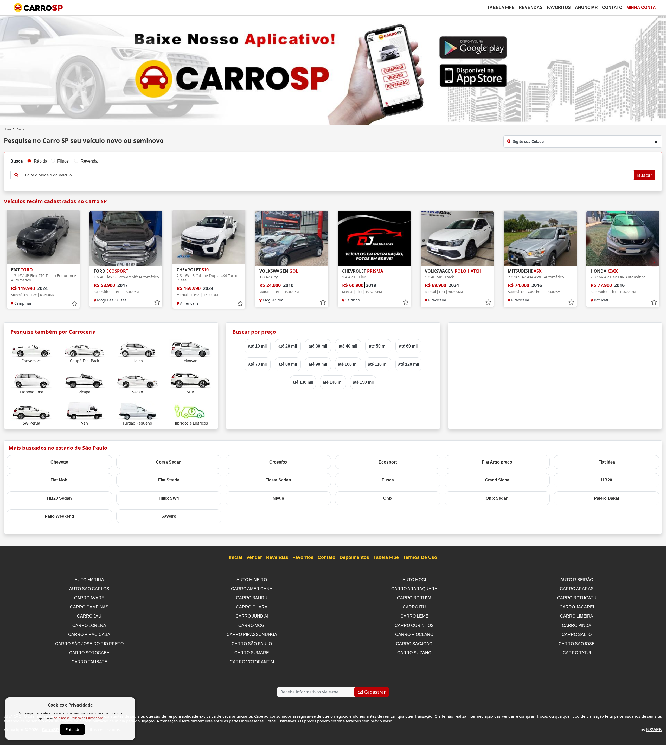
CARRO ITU (414, 607)
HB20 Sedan (59, 498)
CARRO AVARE (89, 598)
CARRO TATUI (577, 653)
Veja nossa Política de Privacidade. (79, 718)
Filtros (63, 161)
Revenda (89, 161)
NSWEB (654, 730)
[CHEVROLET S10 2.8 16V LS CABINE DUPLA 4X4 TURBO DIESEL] (208, 237)
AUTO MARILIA (89, 579)
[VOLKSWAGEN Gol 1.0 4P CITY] (291, 238)
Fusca (388, 480)
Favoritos (559, 7)
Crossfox (278, 462)
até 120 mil (408, 364)
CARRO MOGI (251, 625)
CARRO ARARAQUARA (414, 589)
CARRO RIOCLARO (414, 634)
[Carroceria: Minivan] (190, 348)
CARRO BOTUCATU (577, 598)
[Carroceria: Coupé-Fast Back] (84, 348)
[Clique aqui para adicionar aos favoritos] (74, 303)
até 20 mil (287, 346)
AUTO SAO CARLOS (89, 589)
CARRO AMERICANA (251, 589)
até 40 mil (348, 346)
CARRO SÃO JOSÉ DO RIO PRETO (89, 643)
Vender (254, 557)
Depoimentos (354, 557)
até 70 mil (257, 364)
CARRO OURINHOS (414, 625)
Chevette (59, 462)
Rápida (40, 161)
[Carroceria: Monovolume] (31, 379)
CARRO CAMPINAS (89, 607)
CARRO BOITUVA (414, 598)
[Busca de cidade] (656, 142)
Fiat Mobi (59, 480)
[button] (654, 262)
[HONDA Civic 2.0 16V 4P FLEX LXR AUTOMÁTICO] (622, 238)
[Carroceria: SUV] (190, 379)
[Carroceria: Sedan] (138, 379)
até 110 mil (378, 364)
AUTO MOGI (414, 579)
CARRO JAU (89, 616)
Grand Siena (497, 480)
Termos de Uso (420, 557)
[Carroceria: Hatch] (138, 348)
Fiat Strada (169, 480)
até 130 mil (302, 382)
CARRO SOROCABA (89, 653)
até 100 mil (348, 364)
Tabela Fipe (501, 7)
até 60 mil (408, 346)
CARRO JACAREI (577, 607)
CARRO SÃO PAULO (252, 643)
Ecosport (388, 462)
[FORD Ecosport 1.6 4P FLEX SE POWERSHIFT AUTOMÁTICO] (125, 238)
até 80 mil (287, 364)
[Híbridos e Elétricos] (190, 410)
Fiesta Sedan (278, 480)
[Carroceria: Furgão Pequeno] (138, 410)
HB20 (606, 480)
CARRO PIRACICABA (89, 634)
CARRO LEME (414, 616)
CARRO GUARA (251, 607)
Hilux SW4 (169, 498)
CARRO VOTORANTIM (252, 662)
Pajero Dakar (606, 498)
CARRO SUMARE (251, 653)
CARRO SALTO (577, 634)
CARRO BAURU (251, 598)
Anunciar (586, 7)
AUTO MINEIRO (251, 579)
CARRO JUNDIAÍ (251, 616)
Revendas (531, 7)
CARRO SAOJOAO (414, 643)
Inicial (235, 557)
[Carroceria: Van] (84, 410)
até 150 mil (363, 382)
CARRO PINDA (576, 625)
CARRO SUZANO (414, 653)
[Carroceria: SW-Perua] (31, 410)
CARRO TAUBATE (89, 662)
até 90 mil (318, 364)
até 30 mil (318, 346)
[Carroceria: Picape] (84, 379)
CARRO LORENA (89, 625)
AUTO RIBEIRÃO (576, 579)
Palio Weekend (59, 516)
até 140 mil (333, 382)
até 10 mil (257, 346)
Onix (387, 498)
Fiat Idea (606, 462)
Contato (612, 7)
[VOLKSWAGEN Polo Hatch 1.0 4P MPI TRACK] (457, 238)
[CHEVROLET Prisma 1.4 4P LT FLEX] (374, 238)
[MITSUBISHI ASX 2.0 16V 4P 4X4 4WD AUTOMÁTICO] (540, 238)
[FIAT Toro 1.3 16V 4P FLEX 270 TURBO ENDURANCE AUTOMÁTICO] (43, 237)
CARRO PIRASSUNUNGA (252, 634)
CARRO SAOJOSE (577, 643)
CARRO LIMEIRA (576, 616)
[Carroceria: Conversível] (31, 348)
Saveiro (168, 516)
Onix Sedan (497, 498)
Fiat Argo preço (497, 462)
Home (7, 129)
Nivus (278, 498)
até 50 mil (378, 346)
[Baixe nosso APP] (333, 69)
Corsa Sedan (169, 462)
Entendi (72, 729)
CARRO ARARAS (577, 589)
